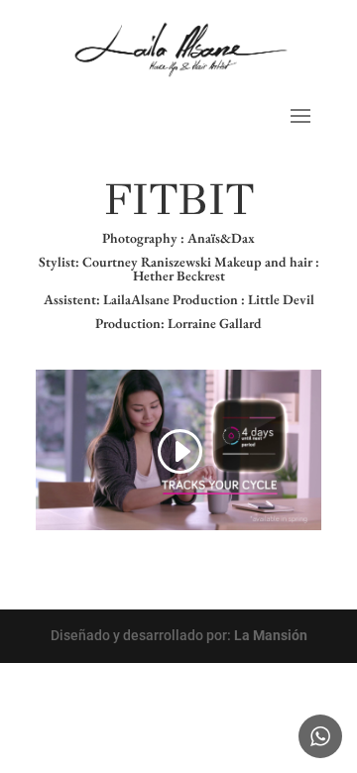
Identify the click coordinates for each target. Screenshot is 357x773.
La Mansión (270, 635)
